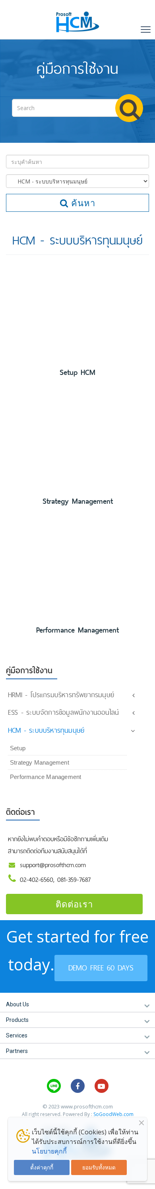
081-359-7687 (74, 879)
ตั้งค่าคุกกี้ (41, 1167)
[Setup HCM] (77, 312)
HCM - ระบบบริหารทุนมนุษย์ (46, 730)
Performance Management (77, 630)
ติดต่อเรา (74, 904)
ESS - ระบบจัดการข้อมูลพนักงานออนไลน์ (63, 712)
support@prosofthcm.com (53, 865)
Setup (17, 748)
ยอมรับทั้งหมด (99, 1167)
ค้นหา (81, 203)
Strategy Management (78, 501)
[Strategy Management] (77, 441)
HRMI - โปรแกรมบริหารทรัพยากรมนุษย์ (61, 694)
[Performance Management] (77, 570)
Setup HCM (77, 372)
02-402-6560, (38, 879)
